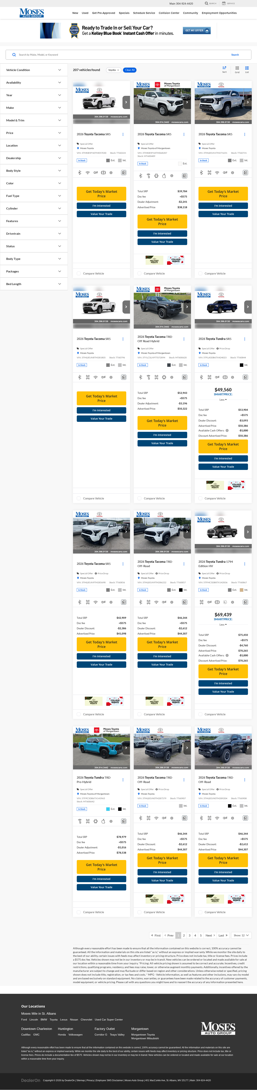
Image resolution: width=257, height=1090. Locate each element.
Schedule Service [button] (144, 13)
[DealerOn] (30, 1080)
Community (190, 13)
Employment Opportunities (219, 13)
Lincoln (34, 1019)
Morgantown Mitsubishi (145, 1038)
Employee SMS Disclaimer (109, 1080)
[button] (126, 102)
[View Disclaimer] (111, 173)
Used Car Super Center (109, 1019)
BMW (44, 1019)
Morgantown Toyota (143, 1034)
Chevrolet (86, 1019)
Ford (24, 1019)
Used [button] (85, 13)
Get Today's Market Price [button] (101, 193)
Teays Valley (117, 1034)
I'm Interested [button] (101, 205)
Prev (169, 935)
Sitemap (80, 1080)
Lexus (63, 1019)
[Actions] (123, 134)
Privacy (90, 1080)
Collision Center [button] (169, 13)
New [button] (75, 13)
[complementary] (245, 1078)
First (157, 935)
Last (222, 935)
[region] (223, 420)
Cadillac (26, 1034)
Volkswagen (75, 1034)
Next (210, 935)
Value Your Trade (101, 214)
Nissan (74, 1019)
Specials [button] (124, 13)
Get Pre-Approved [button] (103, 13)
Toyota (54, 1019)
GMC (36, 1034)
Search (235, 54)
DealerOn (70, 1080)
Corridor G (101, 1034)
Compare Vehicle (93, 273)
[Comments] (123, 172)
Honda (62, 1034)
